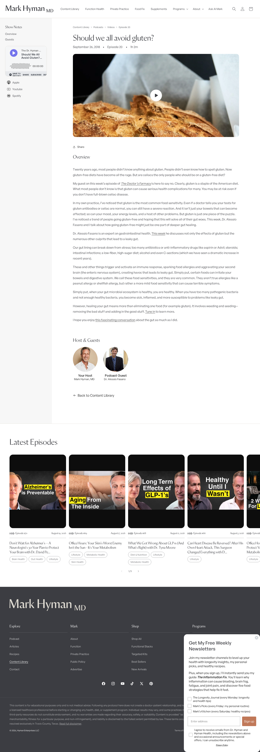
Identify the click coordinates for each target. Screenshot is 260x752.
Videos (111, 27)
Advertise (76, 669)
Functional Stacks (142, 646)
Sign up (249, 721)
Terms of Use (181, 730)
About (74, 638)
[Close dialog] (256, 638)
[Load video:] (156, 95)
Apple (15, 82)
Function (75, 646)
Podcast (14, 638)
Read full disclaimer (70, 723)
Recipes (14, 654)
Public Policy (77, 661)
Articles (14, 646)
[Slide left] (121, 571)
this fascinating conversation (115, 320)
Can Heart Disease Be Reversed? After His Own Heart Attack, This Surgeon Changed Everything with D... (215, 547)
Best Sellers (139, 661)
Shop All (136, 638)
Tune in (150, 311)
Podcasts (98, 27)
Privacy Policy (222, 745)
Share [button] (80, 146)
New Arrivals (139, 669)
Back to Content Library (96, 395)
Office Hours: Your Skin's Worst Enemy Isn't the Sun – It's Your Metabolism (95, 545)
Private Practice (79, 654)
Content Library (81, 27)
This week (158, 233)
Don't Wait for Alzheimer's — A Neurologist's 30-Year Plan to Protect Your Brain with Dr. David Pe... (34, 547)
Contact (14, 669)
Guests (9, 39)
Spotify (16, 95)
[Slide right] (138, 571)
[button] (180, 9)
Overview (11, 33)
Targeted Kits (139, 654)
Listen (69, 743)
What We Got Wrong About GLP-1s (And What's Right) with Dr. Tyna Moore (156, 545)
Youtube (17, 89)
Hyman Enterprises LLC (28, 730)
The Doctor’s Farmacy (136, 183)
